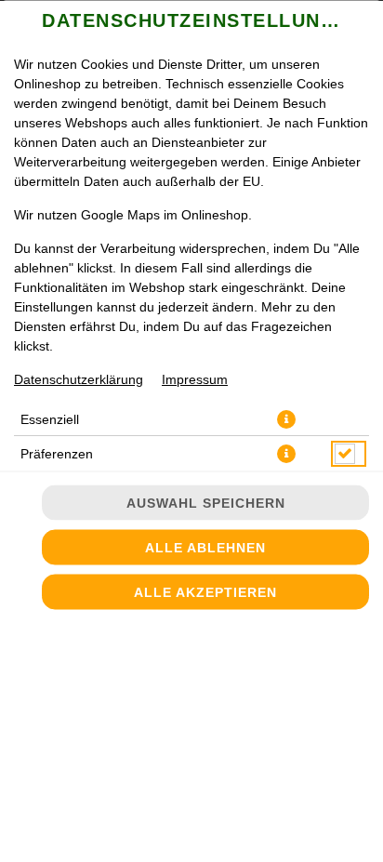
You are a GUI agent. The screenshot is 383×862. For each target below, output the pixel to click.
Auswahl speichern (205, 503)
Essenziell (49, 418)
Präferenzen (56, 452)
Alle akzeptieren (205, 592)
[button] (286, 418)
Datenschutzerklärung (78, 378)
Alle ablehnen (205, 547)
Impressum (195, 378)
